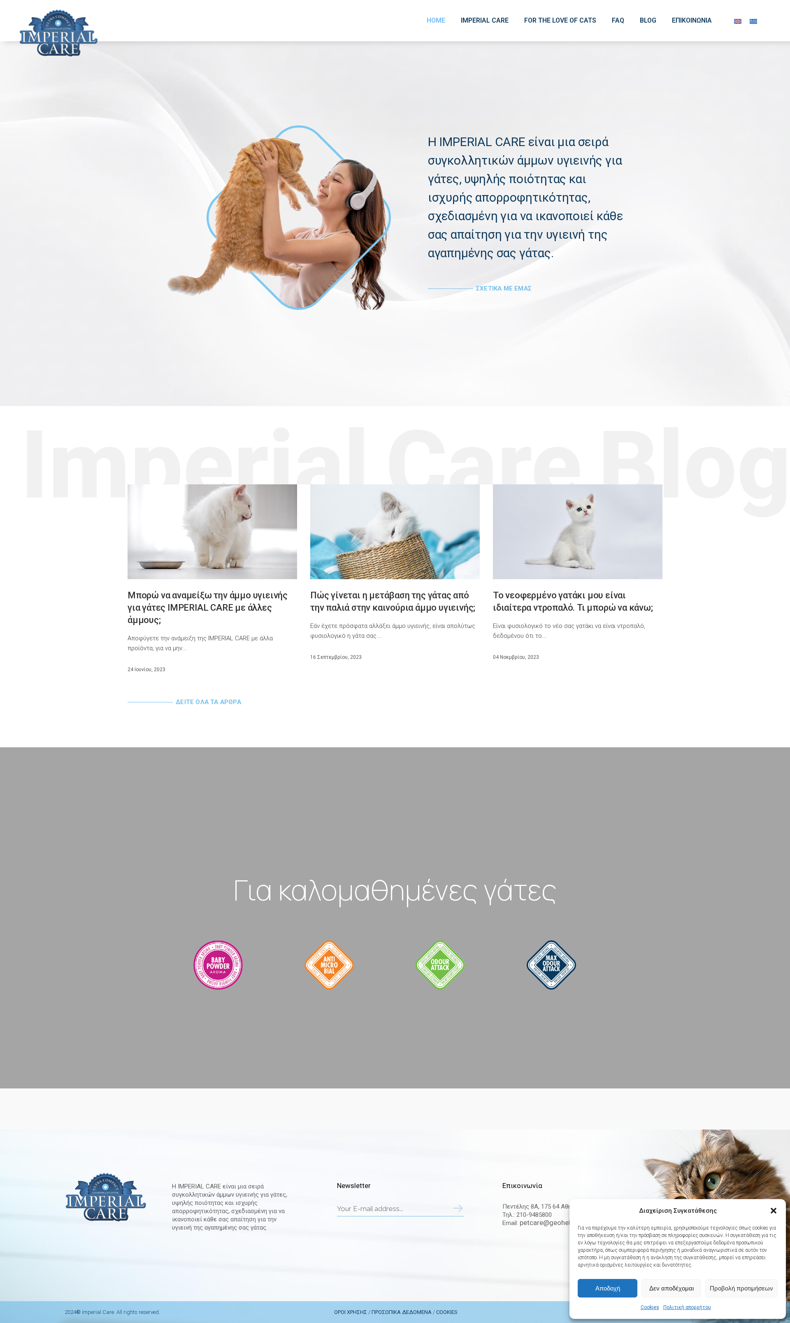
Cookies (650, 1307)
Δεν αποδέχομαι (671, 1288)
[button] (773, 1211)
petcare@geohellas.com (557, 1222)
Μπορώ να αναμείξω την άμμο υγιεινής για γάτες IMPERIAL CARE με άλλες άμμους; (208, 607)
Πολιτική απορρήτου (687, 1307)
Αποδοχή (607, 1288)
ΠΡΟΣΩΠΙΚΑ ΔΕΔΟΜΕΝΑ (402, 1312)
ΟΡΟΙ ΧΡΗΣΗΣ (350, 1312)
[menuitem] (738, 21)
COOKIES (447, 1312)
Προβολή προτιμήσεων (741, 1288)
